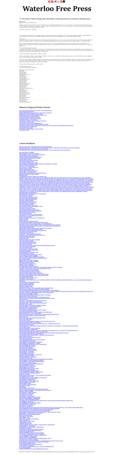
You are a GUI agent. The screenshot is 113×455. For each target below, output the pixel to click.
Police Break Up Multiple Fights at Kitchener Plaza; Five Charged (33, 124)
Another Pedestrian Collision (25, 159)
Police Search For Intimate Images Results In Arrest (31, 206)
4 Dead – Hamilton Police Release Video (28, 170)
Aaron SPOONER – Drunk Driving (26, 396)
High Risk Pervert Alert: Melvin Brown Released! (30, 322)
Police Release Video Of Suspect (26, 237)
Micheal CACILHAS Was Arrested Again (28, 350)
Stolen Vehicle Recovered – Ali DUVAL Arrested (30, 337)
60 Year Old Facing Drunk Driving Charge (28, 162)
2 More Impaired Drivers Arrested (26, 324)
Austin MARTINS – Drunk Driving (26, 351)
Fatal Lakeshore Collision (25, 385)
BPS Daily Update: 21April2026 (26, 265)
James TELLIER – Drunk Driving (26, 393)
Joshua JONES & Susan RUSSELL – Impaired (29, 343)
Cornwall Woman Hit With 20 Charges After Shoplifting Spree (32, 176)
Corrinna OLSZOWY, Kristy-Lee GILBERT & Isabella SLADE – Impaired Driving (37, 424)
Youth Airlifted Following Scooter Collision (28, 155)
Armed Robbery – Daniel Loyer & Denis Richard (29, 397)
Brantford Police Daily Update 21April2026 (28, 260)
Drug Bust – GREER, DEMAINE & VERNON (29, 399)
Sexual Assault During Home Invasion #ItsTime (29, 117)
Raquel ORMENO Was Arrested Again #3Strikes (30, 402)
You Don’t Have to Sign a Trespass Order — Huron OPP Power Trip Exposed (36, 335)
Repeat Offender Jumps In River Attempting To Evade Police (32, 115)
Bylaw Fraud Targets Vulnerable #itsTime (28, 198)
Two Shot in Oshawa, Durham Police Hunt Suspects (31, 273)
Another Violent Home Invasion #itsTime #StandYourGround (32, 173)
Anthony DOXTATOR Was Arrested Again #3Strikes (30, 444)
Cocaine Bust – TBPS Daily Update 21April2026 (30, 234)
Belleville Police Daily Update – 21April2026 (29, 261)
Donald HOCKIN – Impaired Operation (27, 392)
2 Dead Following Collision (25, 422)
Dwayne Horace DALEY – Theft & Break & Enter (30, 313)
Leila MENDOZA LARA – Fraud (26, 376)
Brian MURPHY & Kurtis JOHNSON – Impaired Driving (31, 427)
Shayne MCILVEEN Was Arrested (26, 365)
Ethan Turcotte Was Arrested (25, 338)
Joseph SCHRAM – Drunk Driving (26, 445)
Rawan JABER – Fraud (24, 417)
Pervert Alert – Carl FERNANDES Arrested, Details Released (32, 300)
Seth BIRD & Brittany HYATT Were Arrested (29, 381)
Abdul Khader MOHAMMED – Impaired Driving (29, 398)
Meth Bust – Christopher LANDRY (26, 355)
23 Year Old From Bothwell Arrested (27, 443)
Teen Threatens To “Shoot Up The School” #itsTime (30, 214)
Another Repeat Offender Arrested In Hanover (29, 209)
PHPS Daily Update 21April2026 (26, 262)
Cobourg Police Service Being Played (27, 263)
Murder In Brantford (23, 220)
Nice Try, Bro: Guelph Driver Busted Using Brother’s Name (32, 317)
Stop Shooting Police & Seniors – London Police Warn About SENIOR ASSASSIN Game (39, 314)
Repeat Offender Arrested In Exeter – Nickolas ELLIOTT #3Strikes (34, 442)
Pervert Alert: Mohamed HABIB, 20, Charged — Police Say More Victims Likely (37, 321)
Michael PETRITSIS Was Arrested (27, 369)
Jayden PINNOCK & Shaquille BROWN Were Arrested (31, 360)
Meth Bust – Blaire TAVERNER (26, 391)
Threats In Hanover (23, 299)
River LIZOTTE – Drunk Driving (26, 405)
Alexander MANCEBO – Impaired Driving (28, 329)
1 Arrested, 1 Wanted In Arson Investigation (29, 269)
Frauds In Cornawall (23, 219)
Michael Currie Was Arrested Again (27, 236)
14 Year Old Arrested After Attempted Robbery (29, 282)
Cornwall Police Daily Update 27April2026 (28, 160)
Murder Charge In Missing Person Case (28, 201)
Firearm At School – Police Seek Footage (28, 248)
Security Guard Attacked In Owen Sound (28, 205)
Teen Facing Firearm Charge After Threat (28, 197)
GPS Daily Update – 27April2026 (26, 152)
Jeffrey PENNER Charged (25, 383)
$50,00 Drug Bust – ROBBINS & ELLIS (28, 308)
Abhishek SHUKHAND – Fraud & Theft (28, 356)
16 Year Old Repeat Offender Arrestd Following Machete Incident (33, 222)
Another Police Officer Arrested (26, 232)
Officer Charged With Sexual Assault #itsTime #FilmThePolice (33, 258)
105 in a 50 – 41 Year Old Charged (27, 166)
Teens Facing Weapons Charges (26, 240)
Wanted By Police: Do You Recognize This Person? (30, 215)
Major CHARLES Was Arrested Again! (27, 384)
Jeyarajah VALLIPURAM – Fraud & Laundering (29, 328)
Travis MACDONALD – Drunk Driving (27, 404)
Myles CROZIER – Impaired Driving (27, 379)
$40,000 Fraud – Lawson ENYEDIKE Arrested (29, 414)
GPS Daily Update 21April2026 (26, 276)
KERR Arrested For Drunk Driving (26, 367)
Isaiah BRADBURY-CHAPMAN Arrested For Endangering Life (33, 344)
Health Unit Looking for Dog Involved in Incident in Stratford (32, 305)
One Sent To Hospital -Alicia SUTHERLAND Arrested (31, 363)
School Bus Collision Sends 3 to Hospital (28, 439)
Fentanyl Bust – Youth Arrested (26, 278)
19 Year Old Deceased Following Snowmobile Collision (31, 333)
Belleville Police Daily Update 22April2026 (28, 221)
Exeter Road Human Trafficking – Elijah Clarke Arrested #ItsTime (33, 275)
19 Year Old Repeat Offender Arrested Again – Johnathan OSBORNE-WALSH (36, 446)
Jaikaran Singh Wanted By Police (26, 284)
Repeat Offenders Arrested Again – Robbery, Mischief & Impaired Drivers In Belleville (38, 163)
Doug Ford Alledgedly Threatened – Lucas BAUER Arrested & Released (35, 390)
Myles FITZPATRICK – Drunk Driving (27, 366)
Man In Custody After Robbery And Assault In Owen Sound (32, 315)
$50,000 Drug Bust (23, 316)
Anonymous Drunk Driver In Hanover (27, 208)
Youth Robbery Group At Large (26, 127)
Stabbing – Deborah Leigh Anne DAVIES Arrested (30, 157)
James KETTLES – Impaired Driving (27, 362)
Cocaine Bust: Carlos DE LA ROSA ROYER (29, 419)
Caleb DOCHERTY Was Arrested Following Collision (31, 342)
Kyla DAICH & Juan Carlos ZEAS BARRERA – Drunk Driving (33, 377)
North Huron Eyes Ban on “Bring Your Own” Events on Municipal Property (35, 146)
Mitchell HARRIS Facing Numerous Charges (29, 368)
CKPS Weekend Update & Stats (26, 161)
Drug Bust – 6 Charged (24, 374)
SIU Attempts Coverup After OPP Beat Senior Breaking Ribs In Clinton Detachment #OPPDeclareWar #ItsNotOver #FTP (46, 400)
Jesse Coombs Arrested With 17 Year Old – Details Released (33, 435)
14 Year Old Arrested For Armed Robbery (28, 311)
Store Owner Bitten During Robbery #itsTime (29, 174)
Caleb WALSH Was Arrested (25, 423)
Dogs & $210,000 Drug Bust (25, 244)
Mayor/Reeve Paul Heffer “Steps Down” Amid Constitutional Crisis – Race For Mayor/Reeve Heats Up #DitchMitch (44, 150)
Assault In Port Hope (24, 238)
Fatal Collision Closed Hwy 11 (26, 406)
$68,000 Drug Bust (23, 175)
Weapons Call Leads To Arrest (26, 285)
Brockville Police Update (24, 259)
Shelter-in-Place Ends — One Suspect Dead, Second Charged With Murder (36, 409)
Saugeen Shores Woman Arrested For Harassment (30, 211)
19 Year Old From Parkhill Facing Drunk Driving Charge (31, 429)
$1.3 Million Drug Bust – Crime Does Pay (28, 119)
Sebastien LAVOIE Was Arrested (26, 431)
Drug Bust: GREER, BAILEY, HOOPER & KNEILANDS (31, 256)
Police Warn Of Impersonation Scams (27, 243)
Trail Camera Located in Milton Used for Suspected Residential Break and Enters (37, 245)
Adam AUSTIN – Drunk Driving (26, 416)
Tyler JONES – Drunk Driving (25, 394)
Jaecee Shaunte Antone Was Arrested (27, 242)
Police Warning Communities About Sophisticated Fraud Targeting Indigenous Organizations (39, 225)
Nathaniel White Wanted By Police (27, 169)
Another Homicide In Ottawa (25, 168)
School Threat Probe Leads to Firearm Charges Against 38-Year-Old (34, 410)
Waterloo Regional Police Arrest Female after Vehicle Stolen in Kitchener (35, 112)
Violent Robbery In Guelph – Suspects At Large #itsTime (32, 154)
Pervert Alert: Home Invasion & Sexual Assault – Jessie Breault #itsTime (35, 110)
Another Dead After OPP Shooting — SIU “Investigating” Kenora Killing (35, 375)
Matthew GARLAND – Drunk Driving (27, 382)
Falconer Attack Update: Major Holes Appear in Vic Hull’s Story (33, 331)
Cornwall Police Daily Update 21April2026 (28, 255)
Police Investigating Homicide (26, 347)
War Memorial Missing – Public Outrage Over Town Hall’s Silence (33, 148)
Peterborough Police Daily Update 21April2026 (29, 239)
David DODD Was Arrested (25, 428)
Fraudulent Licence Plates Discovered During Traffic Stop (32, 235)
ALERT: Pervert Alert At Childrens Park (28, 126)
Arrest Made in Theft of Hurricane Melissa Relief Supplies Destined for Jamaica (37, 298)
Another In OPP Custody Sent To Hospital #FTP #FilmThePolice (33, 389)
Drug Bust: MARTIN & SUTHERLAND (27, 437)
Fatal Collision (22, 386)
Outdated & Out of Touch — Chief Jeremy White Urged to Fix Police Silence (36, 288)
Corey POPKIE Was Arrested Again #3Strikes (29, 373)
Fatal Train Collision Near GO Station (27, 246)
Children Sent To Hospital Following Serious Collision (31, 114)
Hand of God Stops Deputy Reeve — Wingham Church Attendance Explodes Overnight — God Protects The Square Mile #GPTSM (48, 330)
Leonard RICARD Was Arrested (26, 353)
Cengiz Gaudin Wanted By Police (26, 111)
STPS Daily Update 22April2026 (26, 200)
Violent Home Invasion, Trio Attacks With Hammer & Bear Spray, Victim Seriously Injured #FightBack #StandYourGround (46, 125)
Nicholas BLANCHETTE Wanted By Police (28, 252)
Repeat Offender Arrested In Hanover (27, 212)
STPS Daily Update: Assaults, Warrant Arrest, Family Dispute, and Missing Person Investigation (40, 267)
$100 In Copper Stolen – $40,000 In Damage (29, 153)
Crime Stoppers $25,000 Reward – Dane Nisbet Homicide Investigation (35, 294)
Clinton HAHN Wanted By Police (26, 253)
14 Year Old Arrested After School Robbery (28, 250)
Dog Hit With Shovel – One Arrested (27, 202)
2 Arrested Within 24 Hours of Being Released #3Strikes (31, 361)
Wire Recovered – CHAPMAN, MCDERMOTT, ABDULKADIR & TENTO (35, 438)
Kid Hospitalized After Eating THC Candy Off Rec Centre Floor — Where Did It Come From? (39, 323)
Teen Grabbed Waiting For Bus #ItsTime (28, 277)
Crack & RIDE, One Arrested (25, 196)
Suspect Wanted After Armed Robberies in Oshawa (30, 254)
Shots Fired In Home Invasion (26, 207)
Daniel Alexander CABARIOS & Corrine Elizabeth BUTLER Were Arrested (35, 312)
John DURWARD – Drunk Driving (26, 401)
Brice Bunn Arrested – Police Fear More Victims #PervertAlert (33, 302)
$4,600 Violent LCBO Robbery (26, 319)
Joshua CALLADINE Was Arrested (27, 345)
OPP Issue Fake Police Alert (25, 415)
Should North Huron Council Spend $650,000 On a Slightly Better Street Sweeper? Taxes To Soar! (41, 440)
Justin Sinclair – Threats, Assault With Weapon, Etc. (31, 123)
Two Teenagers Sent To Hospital (26, 122)
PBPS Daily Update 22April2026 (26, 204)
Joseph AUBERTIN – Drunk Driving (27, 425)
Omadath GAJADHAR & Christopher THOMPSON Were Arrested (33, 448)
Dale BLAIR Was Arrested (25, 251)
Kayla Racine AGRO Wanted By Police (28, 199)
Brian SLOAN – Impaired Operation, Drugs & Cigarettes (31, 433)
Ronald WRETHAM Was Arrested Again (28, 378)
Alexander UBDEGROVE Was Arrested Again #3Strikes (31, 432)
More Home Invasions (24, 130)
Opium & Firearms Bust (24, 420)
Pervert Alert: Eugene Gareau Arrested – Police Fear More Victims (34, 274)
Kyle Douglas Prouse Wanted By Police (28, 231)
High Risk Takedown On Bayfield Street (28, 165)
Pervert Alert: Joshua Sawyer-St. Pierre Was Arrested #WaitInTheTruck (35, 268)
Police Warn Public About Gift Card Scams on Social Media (32, 193)
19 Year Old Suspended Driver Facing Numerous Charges (32, 339)
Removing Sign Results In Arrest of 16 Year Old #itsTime (32, 217)
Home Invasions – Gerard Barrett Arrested (28, 167)
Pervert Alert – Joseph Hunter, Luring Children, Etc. (30, 301)
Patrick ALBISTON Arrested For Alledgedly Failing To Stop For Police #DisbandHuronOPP (39, 408)
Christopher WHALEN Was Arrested (27, 346)
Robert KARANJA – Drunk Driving (26, 388)
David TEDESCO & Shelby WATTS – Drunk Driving (30, 413)
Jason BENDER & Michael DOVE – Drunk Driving (30, 354)
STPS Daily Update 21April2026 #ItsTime (28, 266)
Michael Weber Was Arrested (25, 336)
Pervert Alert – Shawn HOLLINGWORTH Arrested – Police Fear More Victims (36, 292)
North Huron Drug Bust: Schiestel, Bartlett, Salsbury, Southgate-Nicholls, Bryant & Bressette (40, 224)
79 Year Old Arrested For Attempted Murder (29, 370)
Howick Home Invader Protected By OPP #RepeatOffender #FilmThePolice (36, 359)
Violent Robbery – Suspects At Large (27, 171)
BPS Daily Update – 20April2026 (26, 283)
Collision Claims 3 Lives (24, 327)
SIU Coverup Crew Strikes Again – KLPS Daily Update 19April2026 (34, 289)
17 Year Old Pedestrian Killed (25, 247)
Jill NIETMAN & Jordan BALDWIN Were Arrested (30, 430)
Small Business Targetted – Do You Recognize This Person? (32, 120)
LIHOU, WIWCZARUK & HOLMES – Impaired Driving (31, 371)
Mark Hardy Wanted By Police (26, 286)
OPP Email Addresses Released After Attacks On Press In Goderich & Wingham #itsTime (39, 290)
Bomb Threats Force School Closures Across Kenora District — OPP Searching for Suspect (39, 412)
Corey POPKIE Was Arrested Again (27, 340)
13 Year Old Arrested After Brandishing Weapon (29, 158)
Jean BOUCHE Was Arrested (25, 358)
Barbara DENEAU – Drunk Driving (26, 352)
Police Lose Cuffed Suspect (25, 213)
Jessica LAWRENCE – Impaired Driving (28, 436)
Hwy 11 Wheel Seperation (25, 447)
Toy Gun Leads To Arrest (24, 320)
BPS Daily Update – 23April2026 (26, 194)
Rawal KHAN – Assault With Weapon (27, 348)
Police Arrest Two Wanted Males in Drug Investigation (31, 128)
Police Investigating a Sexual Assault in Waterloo (30, 118)
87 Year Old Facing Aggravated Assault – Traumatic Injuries (32, 309)
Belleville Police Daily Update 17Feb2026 (28, 293)
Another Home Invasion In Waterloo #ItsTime (29, 116)
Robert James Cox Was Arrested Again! (28, 296)
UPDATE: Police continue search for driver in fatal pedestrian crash (34, 297)
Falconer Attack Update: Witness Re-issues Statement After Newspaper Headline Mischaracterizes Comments (43, 332)
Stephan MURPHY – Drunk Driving (27, 421)
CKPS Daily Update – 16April (25, 304)
